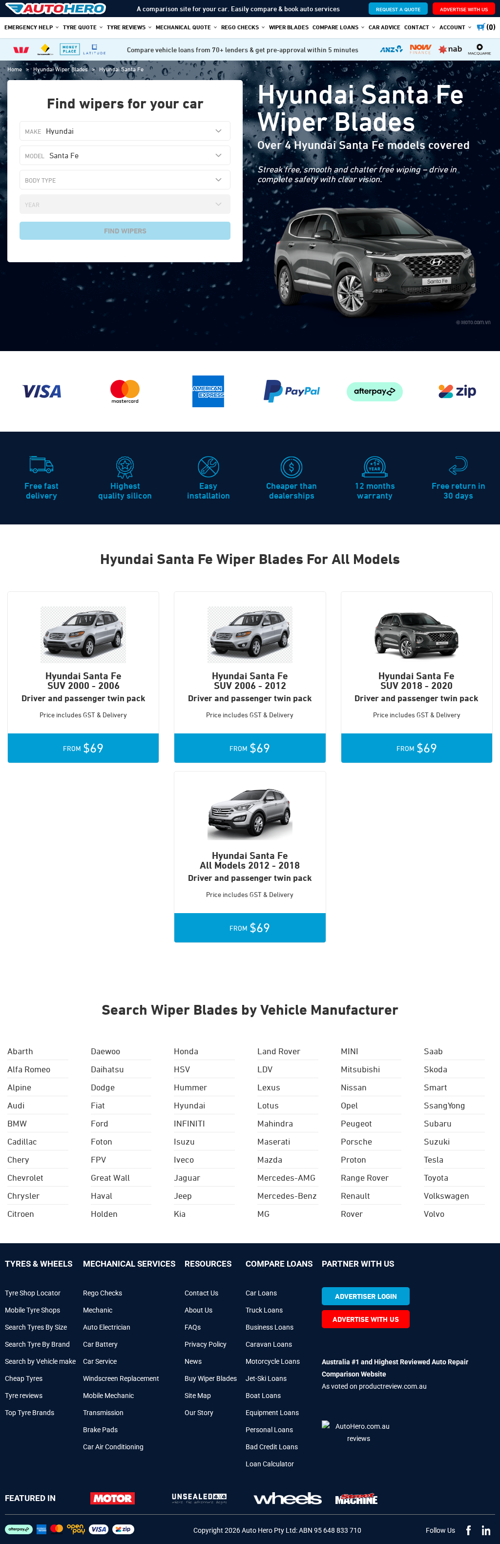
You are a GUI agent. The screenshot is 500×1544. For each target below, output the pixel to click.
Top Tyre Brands (29, 1413)
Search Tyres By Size (36, 1327)
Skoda (435, 1069)
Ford (99, 1123)
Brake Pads (100, 1430)
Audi (15, 1105)
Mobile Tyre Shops (32, 1310)
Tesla (433, 1159)
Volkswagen (446, 1195)
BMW (17, 1123)
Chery (18, 1159)
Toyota (436, 1177)
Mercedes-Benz (287, 1195)
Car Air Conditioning (113, 1447)
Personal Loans (269, 1430)
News (193, 1361)
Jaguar (187, 1177)
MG (263, 1213)
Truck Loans (264, 1310)
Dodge (103, 1087)
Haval (101, 1195)
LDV (264, 1069)
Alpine (19, 1087)
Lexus (268, 1087)
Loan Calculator (270, 1464)
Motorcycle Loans (273, 1361)
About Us (198, 1310)
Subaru (438, 1123)
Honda (186, 1051)
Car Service (100, 1361)
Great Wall (110, 1177)
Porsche (356, 1141)
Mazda (269, 1159)
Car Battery (100, 1344)
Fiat (98, 1105)
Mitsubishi (360, 1069)
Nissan (354, 1087)
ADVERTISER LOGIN (366, 1296)
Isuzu (184, 1141)
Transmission (103, 1413)
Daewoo (105, 1051)
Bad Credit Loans (272, 1447)
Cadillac (22, 1141)
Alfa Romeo (28, 1069)
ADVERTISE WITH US (464, 9)
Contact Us (201, 1293)
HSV (182, 1069)
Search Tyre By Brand (37, 1344)
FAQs (193, 1327)
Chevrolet (25, 1177)
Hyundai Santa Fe (121, 68)
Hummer (190, 1087)
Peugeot (356, 1123)
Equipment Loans (272, 1413)
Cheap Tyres (23, 1378)
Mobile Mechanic (108, 1395)
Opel (349, 1105)
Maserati (273, 1141)
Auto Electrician (106, 1327)
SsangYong (444, 1105)
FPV (98, 1159)
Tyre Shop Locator (33, 1293)
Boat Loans (263, 1395)
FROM (83, 748)
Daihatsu (107, 1069)
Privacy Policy (206, 1344)
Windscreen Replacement (121, 1378)
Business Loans (269, 1327)
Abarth (20, 1051)
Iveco (184, 1159)
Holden (104, 1213)
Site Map (198, 1395)
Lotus (268, 1105)
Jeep (183, 1195)
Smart (435, 1087)
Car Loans (261, 1293)
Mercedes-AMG (286, 1177)
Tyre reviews (23, 1395)
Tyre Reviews (126, 26)
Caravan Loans (269, 1344)
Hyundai (189, 1105)
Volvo (434, 1213)
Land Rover (278, 1051)
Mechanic (97, 1310)
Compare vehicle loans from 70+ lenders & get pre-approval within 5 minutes (242, 49)
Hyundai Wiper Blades (61, 68)
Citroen (20, 1213)
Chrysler (23, 1195)
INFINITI (189, 1123)
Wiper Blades (289, 26)
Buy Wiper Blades (211, 1378)
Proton (353, 1159)
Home (15, 68)
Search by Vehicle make (40, 1361)
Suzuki (437, 1141)
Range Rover (365, 1177)
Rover (352, 1213)
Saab (433, 1051)
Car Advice (384, 26)
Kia (180, 1213)
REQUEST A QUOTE (398, 9)
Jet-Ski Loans (266, 1378)
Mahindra (275, 1123)
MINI (349, 1051)
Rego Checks (102, 1293)
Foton (101, 1141)
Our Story (199, 1413)
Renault (355, 1195)
